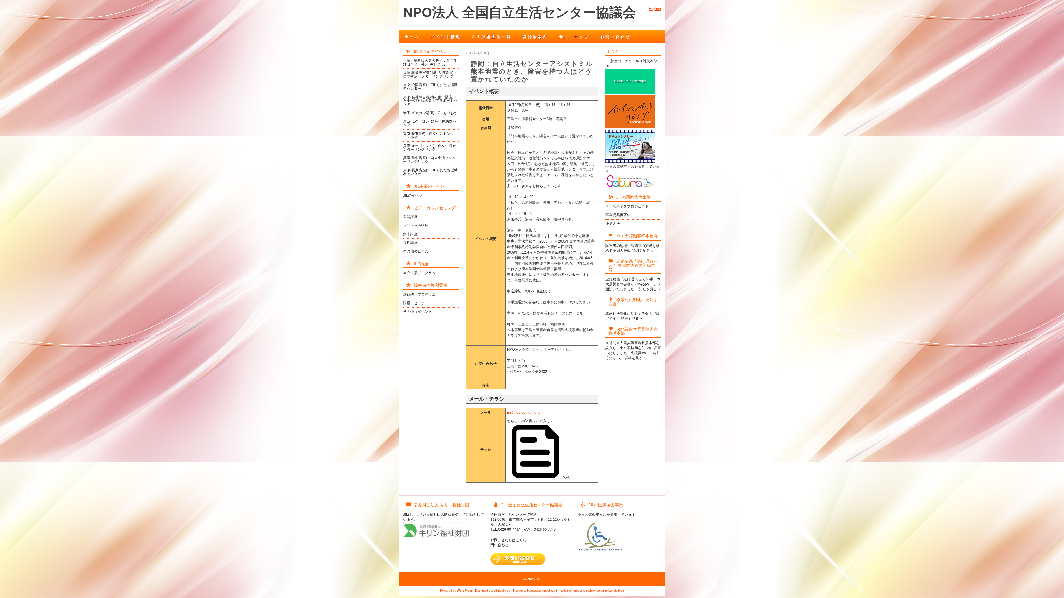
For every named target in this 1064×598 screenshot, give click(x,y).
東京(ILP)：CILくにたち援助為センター (429, 123)
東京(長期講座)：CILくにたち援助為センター (430, 172)
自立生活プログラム (419, 273)
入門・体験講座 (415, 225)
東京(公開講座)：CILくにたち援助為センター (430, 87)
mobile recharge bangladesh (605, 590)
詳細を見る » (642, 251)
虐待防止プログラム (419, 294)
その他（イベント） (419, 312)
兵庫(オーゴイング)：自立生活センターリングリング (429, 147)
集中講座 (410, 234)
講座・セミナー (415, 303)
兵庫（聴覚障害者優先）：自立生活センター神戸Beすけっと (430, 62)
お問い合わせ (615, 37)
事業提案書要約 (618, 215)
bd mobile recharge (566, 590)
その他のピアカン (417, 251)
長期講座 (410, 243)
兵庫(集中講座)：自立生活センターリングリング (429, 160)
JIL (538, 579)
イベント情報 (446, 37)
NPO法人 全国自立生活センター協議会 (519, 12)
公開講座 (410, 217)
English (655, 9)
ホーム (412, 37)
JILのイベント (414, 195)
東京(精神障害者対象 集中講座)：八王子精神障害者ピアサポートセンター (430, 100)
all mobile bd (502, 590)
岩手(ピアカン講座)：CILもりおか (430, 113)
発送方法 (612, 223)
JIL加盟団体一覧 (492, 37)
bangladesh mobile (539, 590)
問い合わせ (499, 545)
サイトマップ (574, 37)
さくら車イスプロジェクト (627, 206)
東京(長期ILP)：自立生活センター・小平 (428, 135)
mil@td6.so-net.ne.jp (523, 412)
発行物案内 (535, 37)
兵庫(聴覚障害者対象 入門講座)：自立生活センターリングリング (430, 74)
